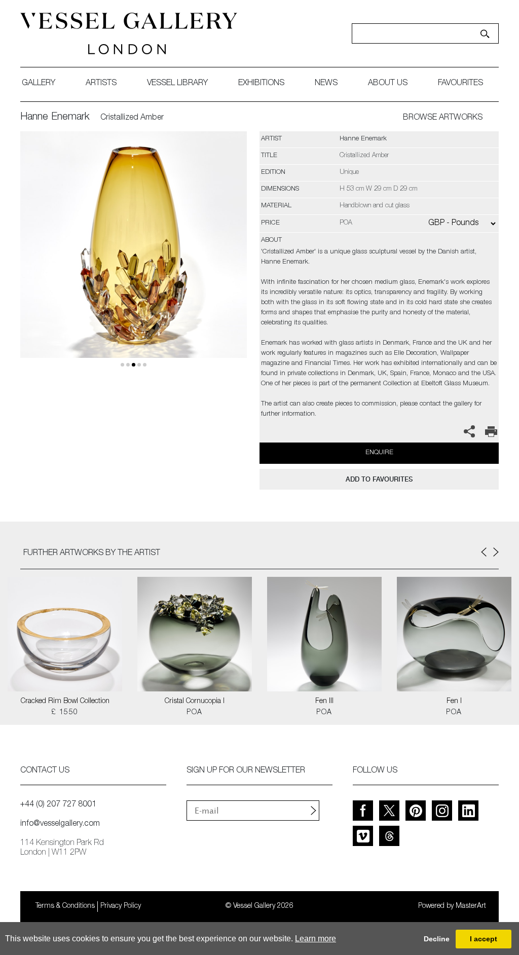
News (326, 84)
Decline (437, 939)
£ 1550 (64, 712)
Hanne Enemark (55, 118)
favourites (460, 84)
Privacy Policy (120, 906)
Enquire (379, 453)
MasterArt (471, 906)
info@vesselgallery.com (60, 824)
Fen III (324, 701)
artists (101, 84)
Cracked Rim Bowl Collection (65, 701)
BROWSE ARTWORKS (443, 118)
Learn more (315, 938)
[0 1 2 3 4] (133, 256)
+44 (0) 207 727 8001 (58, 805)
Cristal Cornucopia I (195, 701)
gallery (38, 84)
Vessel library (177, 84)
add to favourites (379, 479)
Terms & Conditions (65, 906)
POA (194, 712)
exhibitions (261, 84)
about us (387, 84)
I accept (483, 939)
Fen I (454, 701)
